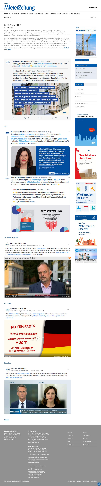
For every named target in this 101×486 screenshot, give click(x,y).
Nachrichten (39, 13)
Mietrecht (24, 13)
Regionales (7, 17)
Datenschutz (86, 481)
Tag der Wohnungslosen (11, 237)
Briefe (79, 100)
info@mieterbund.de (9, 439)
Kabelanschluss (75, 13)
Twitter (9, 49)
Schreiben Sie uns (82, 103)
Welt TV (6, 420)
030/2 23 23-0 (12, 436)
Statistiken (80, 93)
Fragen (79, 96)
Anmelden (93, 17)
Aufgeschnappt (56, 13)
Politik (47, 13)
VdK (5, 126)
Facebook (66, 48)
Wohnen (65, 13)
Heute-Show (7, 363)
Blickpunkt (15, 13)
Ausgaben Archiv (83, 60)
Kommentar (80, 89)
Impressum (94, 481)
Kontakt (79, 481)
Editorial (7, 13)
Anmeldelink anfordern (33, 442)
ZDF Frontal (7, 303)
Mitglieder (81, 68)
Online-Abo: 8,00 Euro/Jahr (83, 76)
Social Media (81, 106)
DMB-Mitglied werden (85, 72)
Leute (31, 13)
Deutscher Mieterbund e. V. (14, 481)
